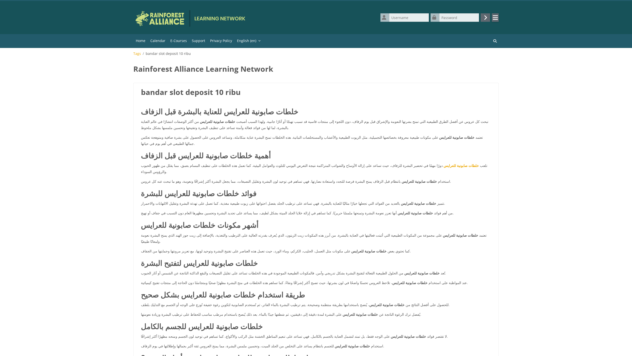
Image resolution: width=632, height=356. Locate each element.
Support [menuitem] (198, 40)
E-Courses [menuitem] (178, 40)
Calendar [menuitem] (157, 40)
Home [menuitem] (140, 40)
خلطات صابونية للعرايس (461, 165)
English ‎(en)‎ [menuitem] (246, 40)
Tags (137, 53)
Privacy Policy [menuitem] (221, 40)
